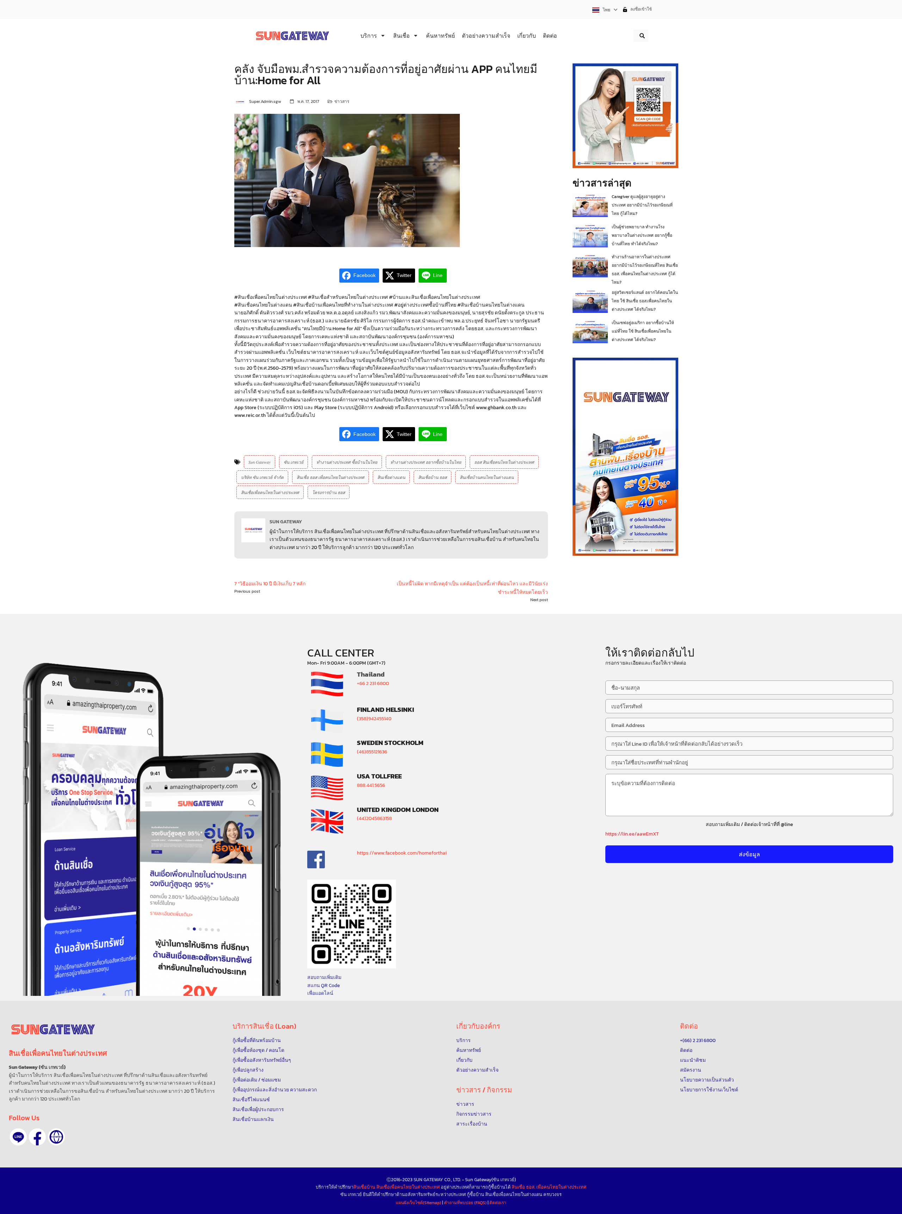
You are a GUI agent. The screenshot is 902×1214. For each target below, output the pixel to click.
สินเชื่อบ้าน (364, 1187)
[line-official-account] (18, 1137)
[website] (56, 1137)
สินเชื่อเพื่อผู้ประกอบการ (258, 1109)
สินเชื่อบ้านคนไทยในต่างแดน (487, 477)
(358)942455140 (374, 718)
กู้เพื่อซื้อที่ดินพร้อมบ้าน (257, 1040)
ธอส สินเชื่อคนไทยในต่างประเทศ (504, 462)
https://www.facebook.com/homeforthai (402, 853)
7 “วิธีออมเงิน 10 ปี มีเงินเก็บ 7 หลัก (269, 583)
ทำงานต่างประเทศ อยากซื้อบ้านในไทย (425, 462)
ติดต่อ (686, 1050)
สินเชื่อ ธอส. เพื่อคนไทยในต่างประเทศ (549, 1187)
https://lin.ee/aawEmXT (632, 834)
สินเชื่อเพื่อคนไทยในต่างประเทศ (270, 492)
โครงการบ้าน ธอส (328, 492)
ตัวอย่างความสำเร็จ (477, 1070)
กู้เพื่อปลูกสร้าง (248, 1070)
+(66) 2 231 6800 (698, 1040)
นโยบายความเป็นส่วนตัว (707, 1080)
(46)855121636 (372, 752)
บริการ (463, 1040)
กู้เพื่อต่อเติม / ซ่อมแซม (257, 1080)
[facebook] (37, 1137)
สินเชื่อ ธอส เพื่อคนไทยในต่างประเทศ (330, 477)
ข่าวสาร (341, 101)
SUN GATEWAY (286, 521)
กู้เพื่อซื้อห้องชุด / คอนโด (258, 1050)
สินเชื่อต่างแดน (391, 477)
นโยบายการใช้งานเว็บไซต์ (709, 1089)
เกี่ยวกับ (464, 1060)
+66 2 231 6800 (373, 683)
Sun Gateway (259, 462)
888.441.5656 (371, 785)
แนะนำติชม (693, 1060)
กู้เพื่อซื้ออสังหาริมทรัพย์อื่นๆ (262, 1060)
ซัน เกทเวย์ (293, 462)
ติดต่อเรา (497, 1203)
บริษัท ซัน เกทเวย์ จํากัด (262, 477)
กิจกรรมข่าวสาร (474, 1114)
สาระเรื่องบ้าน (471, 1124)
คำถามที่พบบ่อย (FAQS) (466, 1203)
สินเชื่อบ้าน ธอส (432, 477)
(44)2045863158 (374, 818)
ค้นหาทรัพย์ (468, 1050)
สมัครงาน (690, 1070)
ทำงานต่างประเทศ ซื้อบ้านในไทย (346, 462)
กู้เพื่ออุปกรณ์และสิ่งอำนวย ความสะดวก (275, 1089)
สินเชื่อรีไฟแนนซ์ (251, 1099)
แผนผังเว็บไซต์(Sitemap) (419, 1203)
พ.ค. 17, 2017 (308, 101)
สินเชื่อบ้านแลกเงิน (253, 1119)
